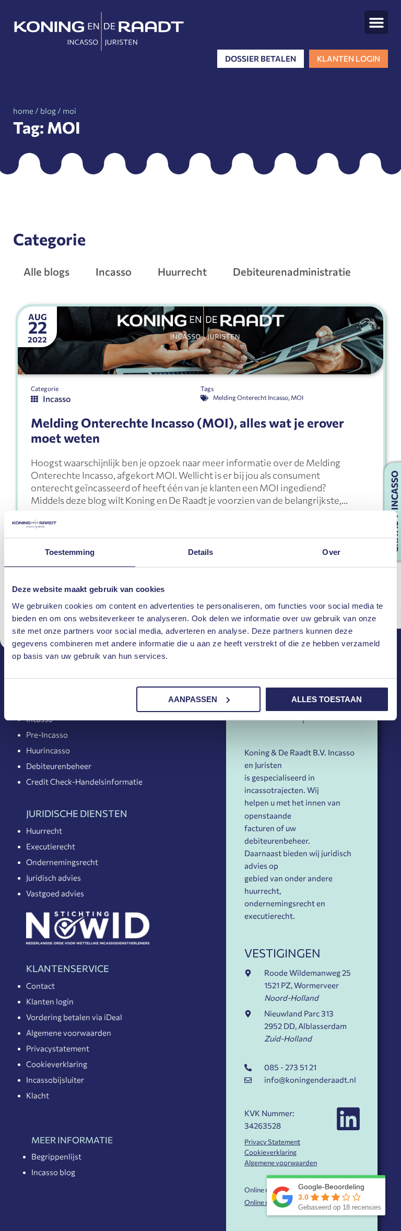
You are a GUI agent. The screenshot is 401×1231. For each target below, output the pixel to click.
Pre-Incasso (47, 734)
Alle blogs (46, 271)
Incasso (114, 271)
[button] (376, 22)
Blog (48, 110)
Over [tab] (331, 552)
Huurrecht (182, 271)
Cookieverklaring (56, 1064)
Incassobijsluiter (55, 1079)
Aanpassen (192, 699)
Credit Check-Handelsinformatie (84, 781)
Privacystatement (57, 1048)
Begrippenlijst (56, 1156)
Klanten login (50, 1001)
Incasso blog (53, 1172)
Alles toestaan (326, 699)
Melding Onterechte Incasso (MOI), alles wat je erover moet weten (187, 430)
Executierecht (50, 846)
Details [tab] (201, 552)
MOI (297, 397)
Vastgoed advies (55, 893)
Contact (40, 985)
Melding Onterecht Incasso (250, 397)
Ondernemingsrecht (62, 862)
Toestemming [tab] (70, 552)
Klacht (37, 1095)
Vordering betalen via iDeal (74, 1017)
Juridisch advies (53, 877)
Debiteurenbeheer (58, 766)
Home (23, 110)
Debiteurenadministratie (292, 271)
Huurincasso (48, 750)
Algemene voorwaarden (68, 1032)
